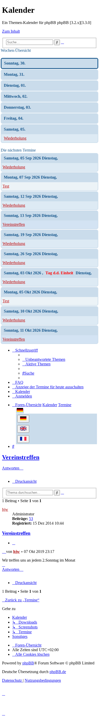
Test (6, 186)
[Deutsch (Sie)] (23, 419)
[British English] (23, 429)
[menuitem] (43, 359)
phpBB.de (58, 672)
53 (31, 518)
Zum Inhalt (11, 31)
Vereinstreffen (14, 224)
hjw (5, 509)
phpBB (28, 663)
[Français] (23, 439)
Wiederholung (15, 138)
